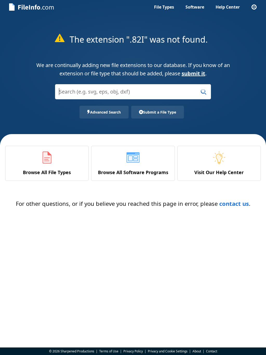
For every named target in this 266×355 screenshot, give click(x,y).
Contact (211, 351)
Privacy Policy (133, 351)
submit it (193, 73)
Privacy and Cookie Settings (168, 351)
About (196, 351)
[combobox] (133, 95)
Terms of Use (108, 351)
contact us (234, 203)
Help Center (228, 7)
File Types (164, 7)
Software (194, 7)
